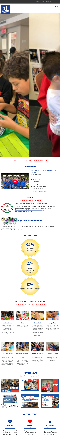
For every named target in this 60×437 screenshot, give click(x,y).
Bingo (22, 323)
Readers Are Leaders (37, 354)
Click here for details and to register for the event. (15, 230)
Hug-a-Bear (52, 323)
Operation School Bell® (22, 354)
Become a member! (10, 428)
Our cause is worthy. (30, 428)
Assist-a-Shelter (7, 323)
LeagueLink (47, 1)
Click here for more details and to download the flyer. (29, 210)
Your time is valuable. (50, 428)
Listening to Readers (7, 354)
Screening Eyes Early (52, 354)
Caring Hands (37, 323)
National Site (40, 1)
